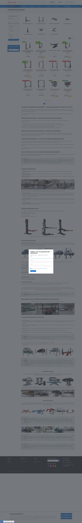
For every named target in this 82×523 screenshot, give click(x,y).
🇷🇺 (12, 521)
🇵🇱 (1, 521)
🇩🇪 (7, 521)
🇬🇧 (4, 521)
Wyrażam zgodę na (39, 268)
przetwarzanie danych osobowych (42, 268)
